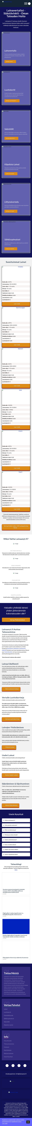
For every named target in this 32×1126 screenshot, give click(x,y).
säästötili (4, 650)
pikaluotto (16, 648)
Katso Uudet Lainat (11, 775)
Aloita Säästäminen (11, 805)
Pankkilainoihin (8, 652)
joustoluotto (10, 648)
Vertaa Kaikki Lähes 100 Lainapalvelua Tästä (16, 527)
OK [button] (28, 1122)
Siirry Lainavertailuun (12, 689)
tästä (16, 870)
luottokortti (22, 648)
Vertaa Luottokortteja (12, 719)
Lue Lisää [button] (4, 1123)
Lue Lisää (17, 304)
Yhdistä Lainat (9, 747)
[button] (25, 3)
